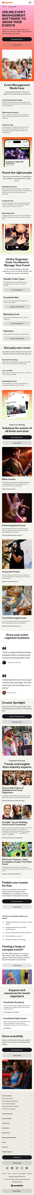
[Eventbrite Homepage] (3, 3)
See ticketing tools (17, 290)
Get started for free (17, 39)
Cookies (29, 1173)
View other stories (17, 722)
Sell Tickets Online (7, 1098)
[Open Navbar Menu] (30, 2)
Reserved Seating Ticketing (10, 1106)
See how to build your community (12, 838)
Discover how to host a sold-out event (13, 800)
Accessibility (22, 1173)
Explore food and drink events (11, 626)
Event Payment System (9, 1104)
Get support (7, 1028)
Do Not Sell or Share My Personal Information (17, 1179)
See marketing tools (17, 323)
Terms (9, 1173)
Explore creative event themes (11, 874)
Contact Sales (17, 45)
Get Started (17, 1157)
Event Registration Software (10, 1101)
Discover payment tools (17, 338)
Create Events (12, 6)
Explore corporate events (9, 581)
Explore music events (8, 489)
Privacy (15, 1173)
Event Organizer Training (10, 1012)
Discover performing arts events (11, 535)
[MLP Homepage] (8, 2)
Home (4, 6)
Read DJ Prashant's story (17, 716)
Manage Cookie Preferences (17, 1176)
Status (4, 1173)
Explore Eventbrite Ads (17, 307)
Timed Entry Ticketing (8, 1109)
